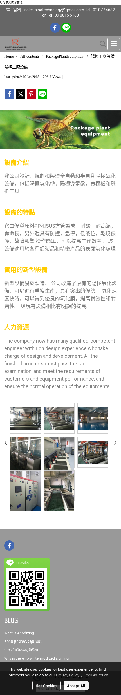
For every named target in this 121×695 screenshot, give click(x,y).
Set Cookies (46, 685)
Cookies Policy (96, 674)
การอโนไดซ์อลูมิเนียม (21, 650)
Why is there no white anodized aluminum (37, 658)
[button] (101, 44)
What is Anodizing (19, 633)
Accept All (76, 685)
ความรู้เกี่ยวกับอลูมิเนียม (23, 641)
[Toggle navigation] (113, 44)
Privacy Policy (67, 674)
